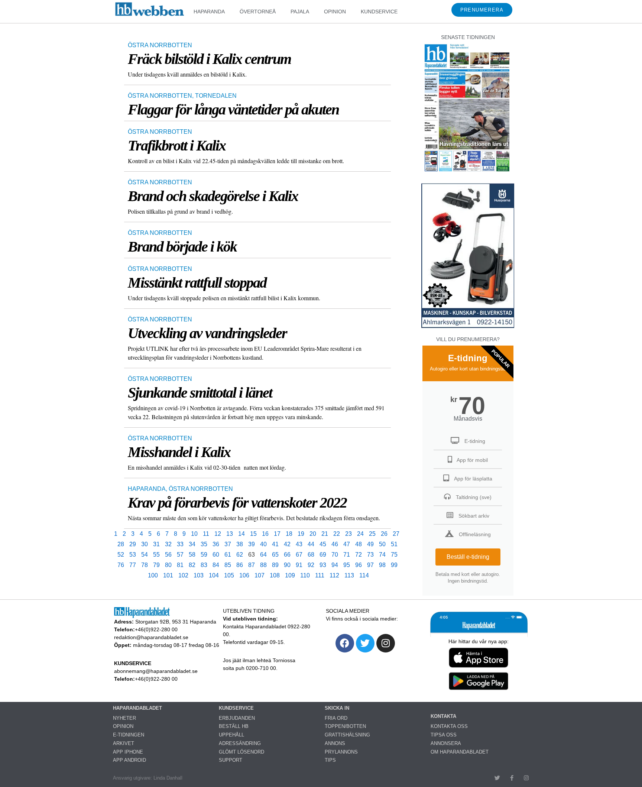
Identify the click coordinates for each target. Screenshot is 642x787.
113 (349, 575)
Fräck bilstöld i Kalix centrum (209, 59)
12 (217, 534)
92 (311, 565)
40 (263, 544)
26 (384, 534)
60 (216, 554)
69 (323, 554)
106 (244, 575)
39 (251, 544)
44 (311, 544)
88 (263, 565)
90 (287, 565)
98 (382, 565)
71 (346, 554)
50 (382, 544)
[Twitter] (365, 643)
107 (259, 575)
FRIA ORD (336, 718)
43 (299, 544)
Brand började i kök (182, 246)
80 (168, 565)
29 (132, 544)
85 (227, 565)
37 (227, 544)
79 (156, 565)
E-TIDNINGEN (128, 735)
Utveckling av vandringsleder (207, 333)
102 (183, 575)
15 (253, 534)
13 (229, 534)
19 (301, 534)
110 (305, 575)
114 (364, 575)
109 (290, 575)
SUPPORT (230, 760)
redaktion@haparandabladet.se (151, 637)
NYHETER (124, 718)
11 (206, 534)
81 (180, 565)
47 (346, 544)
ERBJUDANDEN (237, 718)
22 (336, 534)
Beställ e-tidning (468, 557)
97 (370, 565)
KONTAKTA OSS (449, 726)
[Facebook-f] (512, 778)
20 (312, 534)
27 (396, 534)
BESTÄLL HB (234, 726)
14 (241, 534)
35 (204, 544)
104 (214, 575)
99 (394, 565)
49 (370, 544)
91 (299, 565)
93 (323, 565)
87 (251, 565)
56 (168, 554)
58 (192, 554)
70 (334, 554)
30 (144, 544)
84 (216, 565)
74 (382, 554)
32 (168, 544)
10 (194, 534)
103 (199, 575)
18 (289, 534)
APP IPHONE (128, 752)
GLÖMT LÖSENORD (241, 752)
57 (180, 554)
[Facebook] (344, 643)
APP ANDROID (129, 760)
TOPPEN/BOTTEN (345, 726)
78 (144, 565)
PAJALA (300, 11)
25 (372, 534)
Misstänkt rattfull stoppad (197, 282)
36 (216, 544)
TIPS (330, 760)
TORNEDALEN (216, 96)
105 (229, 575)
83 (204, 565)
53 (132, 554)
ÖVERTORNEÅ (258, 11)
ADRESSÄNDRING (240, 743)
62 (239, 554)
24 (360, 534)
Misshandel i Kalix (179, 452)
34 (192, 544)
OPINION (335, 11)
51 (394, 544)
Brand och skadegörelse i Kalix (213, 196)
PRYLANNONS (341, 752)
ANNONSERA (446, 743)
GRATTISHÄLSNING (347, 735)
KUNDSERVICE (379, 11)
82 (192, 565)
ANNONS (335, 743)
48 (358, 544)
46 (334, 544)
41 (275, 544)
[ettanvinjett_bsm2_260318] (467, 327)
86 (239, 565)
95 (346, 565)
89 (275, 565)
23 (348, 534)
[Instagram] (385, 643)
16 (265, 534)
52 (120, 554)
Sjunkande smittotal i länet (200, 392)
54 (144, 554)
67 (299, 554)
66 (287, 554)
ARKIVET (123, 743)
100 (153, 575)
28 (120, 544)
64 (263, 554)
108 (275, 575)
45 (323, 544)
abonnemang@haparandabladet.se (156, 671)
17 (277, 534)
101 (168, 575)
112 (334, 575)
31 (156, 544)
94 (334, 565)
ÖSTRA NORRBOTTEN (160, 45)
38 (239, 544)
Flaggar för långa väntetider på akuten (233, 109)
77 (132, 565)
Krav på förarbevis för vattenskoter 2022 (237, 502)
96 (358, 565)
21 (324, 534)
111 (319, 575)
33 (180, 544)
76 (120, 565)
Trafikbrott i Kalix (177, 145)
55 (156, 554)
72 (358, 554)
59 (204, 554)
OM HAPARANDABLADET (460, 752)
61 (227, 554)
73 (370, 554)
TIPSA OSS (444, 735)
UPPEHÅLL (231, 735)
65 (275, 554)
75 (394, 554)
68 (311, 554)
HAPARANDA (209, 11)
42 (287, 544)
